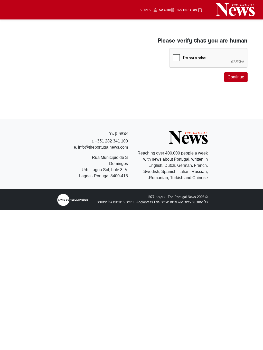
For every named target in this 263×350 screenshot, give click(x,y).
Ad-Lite (156, 9)
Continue (236, 77)
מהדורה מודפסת (187, 9)
